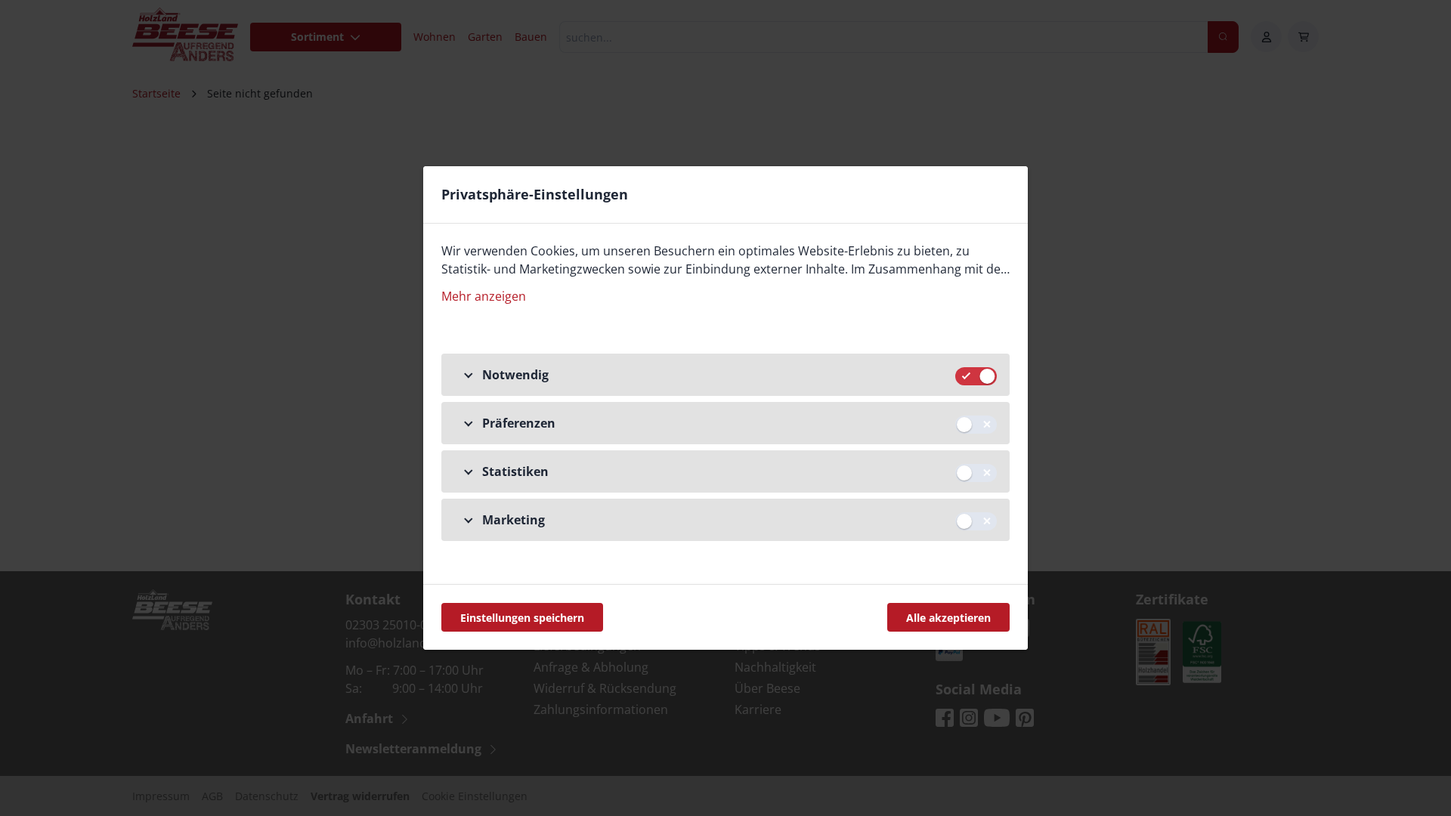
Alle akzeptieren (948, 617)
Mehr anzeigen (483, 296)
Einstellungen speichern (522, 617)
